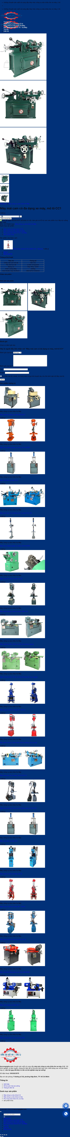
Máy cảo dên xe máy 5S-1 (9, 841)
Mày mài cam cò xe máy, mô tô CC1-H (13, 775)
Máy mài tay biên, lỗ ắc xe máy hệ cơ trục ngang (17, 644)
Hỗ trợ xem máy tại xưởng (12, 1086)
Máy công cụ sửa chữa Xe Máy (14, 25)
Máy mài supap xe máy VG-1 (10, 1005)
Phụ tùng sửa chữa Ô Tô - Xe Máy (15, 233)
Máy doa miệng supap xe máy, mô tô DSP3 (15, 546)
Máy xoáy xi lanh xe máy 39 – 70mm (12, 906)
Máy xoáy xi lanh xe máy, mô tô (11, 874)
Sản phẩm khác (9, 234)
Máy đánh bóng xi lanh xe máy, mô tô (13, 939)
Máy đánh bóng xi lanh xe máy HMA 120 (14, 611)
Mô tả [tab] (6, 252)
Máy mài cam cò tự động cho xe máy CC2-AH (16, 513)
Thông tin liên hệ (9, 1087)
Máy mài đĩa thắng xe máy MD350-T (12, 415)
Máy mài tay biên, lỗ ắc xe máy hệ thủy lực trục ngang (18, 677)
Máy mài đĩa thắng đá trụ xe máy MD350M (15, 972)
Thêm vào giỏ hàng (6, 218)
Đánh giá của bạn (6, 352)
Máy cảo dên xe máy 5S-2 (9, 480)
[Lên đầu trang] (0, 1111)
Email (2, 373)
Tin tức (6, 29)
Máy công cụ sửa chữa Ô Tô (13, 24)
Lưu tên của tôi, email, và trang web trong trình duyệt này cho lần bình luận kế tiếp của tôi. (33, 376)
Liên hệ (6, 31)
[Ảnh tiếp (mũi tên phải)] (2, 1136)
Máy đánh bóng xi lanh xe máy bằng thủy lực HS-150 (18, 808)
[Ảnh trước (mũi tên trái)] (0, 1136)
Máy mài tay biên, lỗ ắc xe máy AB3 (12, 1038)
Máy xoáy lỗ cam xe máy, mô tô (11, 579)
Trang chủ (7, 22)
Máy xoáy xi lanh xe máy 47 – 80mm (12, 710)
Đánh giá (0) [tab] (8, 254)
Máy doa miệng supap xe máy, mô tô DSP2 (15, 447)
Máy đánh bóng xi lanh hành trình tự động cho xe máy (18, 742)
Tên (2, 369)
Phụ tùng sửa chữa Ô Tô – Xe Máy (15, 27)
